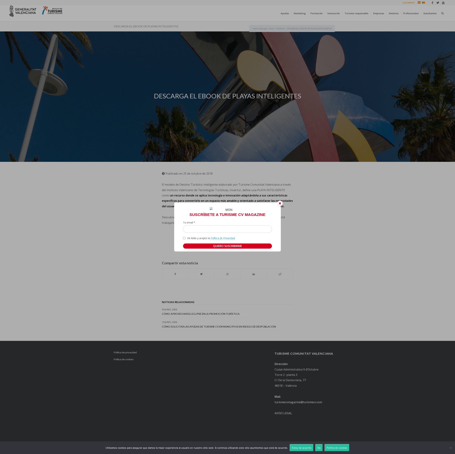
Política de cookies (337, 447)
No (319, 447)
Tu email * (189, 222)
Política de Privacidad (223, 238)
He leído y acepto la (211, 238)
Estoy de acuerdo (301, 447)
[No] (450, 448)
